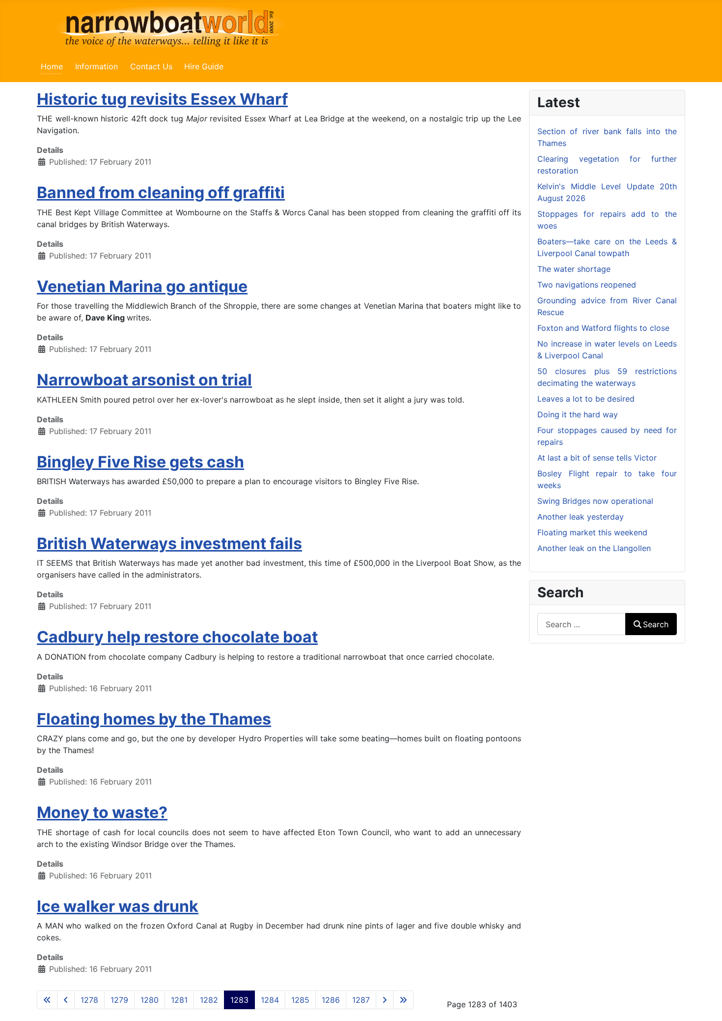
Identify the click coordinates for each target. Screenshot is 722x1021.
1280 (149, 1000)
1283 (239, 1000)
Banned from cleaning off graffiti (161, 192)
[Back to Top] (704, 1002)
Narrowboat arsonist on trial (144, 379)
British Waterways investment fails (169, 543)
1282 (209, 1000)
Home (52, 66)
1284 (270, 1000)
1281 (179, 1000)
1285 (300, 1000)
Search (655, 624)
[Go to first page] (47, 1000)
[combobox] (581, 624)
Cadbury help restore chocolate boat (177, 636)
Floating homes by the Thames (154, 719)
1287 (361, 1000)
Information (96, 66)
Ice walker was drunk (117, 906)
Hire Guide (203, 66)
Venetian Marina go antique (142, 286)
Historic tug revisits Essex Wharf (162, 99)
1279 (119, 1000)
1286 (331, 1000)
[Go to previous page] (66, 1000)
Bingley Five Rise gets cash (140, 461)
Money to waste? (102, 812)
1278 (89, 1000)
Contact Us (151, 66)
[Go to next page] (384, 1000)
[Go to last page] (403, 1000)
